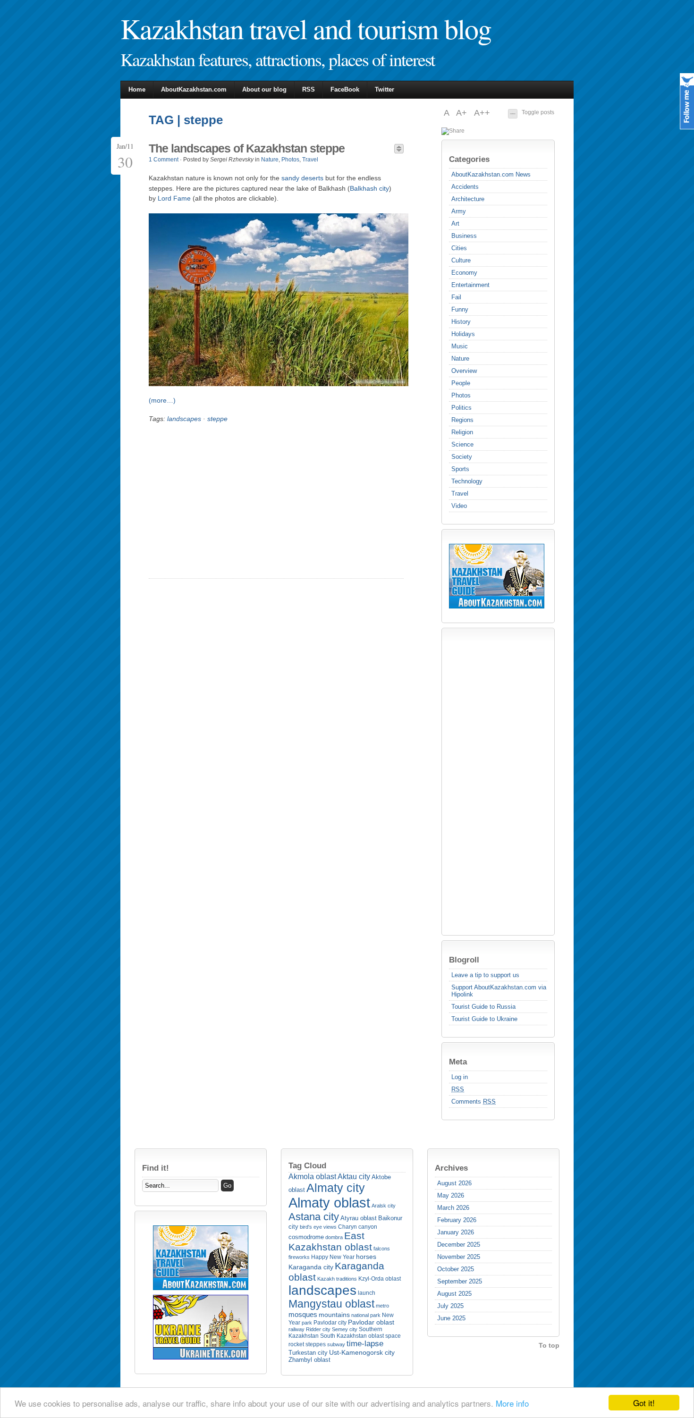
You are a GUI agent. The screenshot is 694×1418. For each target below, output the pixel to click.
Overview (464, 370)
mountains (334, 1314)
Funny (459, 309)
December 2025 (458, 1244)
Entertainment (470, 284)
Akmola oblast (312, 1177)
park (307, 1322)
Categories (469, 159)
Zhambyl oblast (309, 1359)
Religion (462, 432)
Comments (473, 1101)
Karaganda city (310, 1267)
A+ (462, 113)
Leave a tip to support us (485, 975)
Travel (459, 493)
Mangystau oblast (331, 1304)
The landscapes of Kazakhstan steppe (247, 148)
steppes (315, 1344)
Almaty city (335, 1187)
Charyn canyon (357, 1227)
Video (459, 505)
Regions (462, 419)
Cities (459, 248)
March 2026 (453, 1207)
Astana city (313, 1217)
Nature (460, 358)
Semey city (344, 1329)
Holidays (463, 334)
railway (296, 1329)
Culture (461, 260)
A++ (482, 113)
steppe (217, 418)
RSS (308, 89)
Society (461, 456)
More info (512, 1403)
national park (366, 1315)
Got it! (644, 1403)
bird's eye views (318, 1227)
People (460, 383)
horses (366, 1256)
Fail (456, 297)
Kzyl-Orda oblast (379, 1278)
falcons (381, 1248)
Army (458, 211)
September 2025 (459, 1281)
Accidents (465, 186)
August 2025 (454, 1293)
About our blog (264, 89)
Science (462, 444)
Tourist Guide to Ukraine (484, 1018)
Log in (459, 1076)
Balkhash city (369, 188)
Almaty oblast (329, 1202)
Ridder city (318, 1329)
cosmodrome (306, 1237)
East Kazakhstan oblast (330, 1241)
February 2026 (456, 1220)
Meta (458, 1061)
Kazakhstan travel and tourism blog (305, 28)
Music (459, 346)
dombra (334, 1237)
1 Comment (163, 159)
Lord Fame (174, 198)
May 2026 (450, 1195)
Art (455, 223)
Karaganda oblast (336, 1271)
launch (366, 1293)
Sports (460, 469)
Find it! (155, 1168)
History (461, 321)
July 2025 (450, 1305)
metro (382, 1305)
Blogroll (464, 959)
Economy (464, 272)
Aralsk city (384, 1205)
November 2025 (458, 1256)
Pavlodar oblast (371, 1322)
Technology (466, 481)
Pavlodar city (330, 1322)
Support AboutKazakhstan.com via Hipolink (498, 991)
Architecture (467, 199)
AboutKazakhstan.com (194, 89)
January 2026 (455, 1232)
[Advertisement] (487, 781)
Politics (461, 407)
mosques (302, 1314)
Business (464, 235)
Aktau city (354, 1177)
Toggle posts (538, 112)
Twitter (384, 89)
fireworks (299, 1257)
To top (549, 1345)
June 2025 (451, 1318)
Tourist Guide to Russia (483, 1006)
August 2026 (454, 1183)
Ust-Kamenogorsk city (362, 1352)
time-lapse (365, 1343)
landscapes (184, 418)
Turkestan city (308, 1352)
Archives (451, 1168)
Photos (461, 395)
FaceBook (344, 89)
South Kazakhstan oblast (352, 1336)
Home (136, 89)
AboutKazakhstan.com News (491, 174)
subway (336, 1344)
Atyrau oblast (358, 1218)
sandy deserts (302, 178)
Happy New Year (333, 1257)
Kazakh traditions (337, 1279)
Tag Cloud (307, 1165)
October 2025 (455, 1269)
